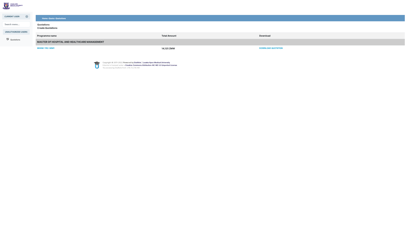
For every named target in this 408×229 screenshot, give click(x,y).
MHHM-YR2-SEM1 (46, 48)
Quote (51, 18)
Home (44, 18)
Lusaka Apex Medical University (156, 62)
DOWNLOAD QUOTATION (271, 48)
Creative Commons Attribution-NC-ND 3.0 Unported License (151, 65)
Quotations (14, 39)
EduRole (138, 62)
